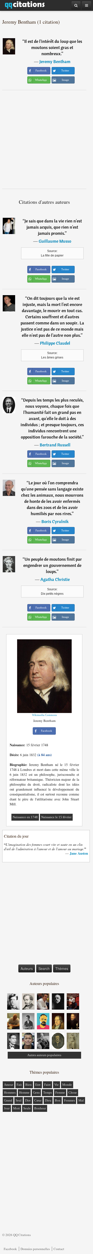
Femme (60, 1092)
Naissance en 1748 (25, 817)
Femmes (69, 1100)
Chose (72, 1092)
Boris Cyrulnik (54, 521)
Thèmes (61, 968)
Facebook (10, 1249)
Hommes (10, 1092)
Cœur (37, 1100)
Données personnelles (35, 1249)
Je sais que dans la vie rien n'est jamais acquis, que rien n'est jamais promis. (53, 227)
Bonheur (40, 1108)
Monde (67, 1084)
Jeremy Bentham (54, 61)
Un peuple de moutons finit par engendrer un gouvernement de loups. (52, 565)
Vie (56, 1084)
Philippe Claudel (55, 343)
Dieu (48, 1100)
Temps (47, 1092)
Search (44, 968)
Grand (8, 1100)
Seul (19, 1100)
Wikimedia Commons (44, 714)
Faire (47, 1084)
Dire (28, 1100)
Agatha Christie (55, 579)
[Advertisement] (46, 139)
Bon (58, 1100)
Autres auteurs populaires (44, 1055)
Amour (8, 1084)
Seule (27, 1108)
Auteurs (27, 968)
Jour (7, 1108)
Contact (59, 1249)
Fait (19, 1084)
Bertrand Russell (55, 445)
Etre (38, 1084)
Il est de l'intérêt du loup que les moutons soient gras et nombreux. (53, 47)
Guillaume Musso (55, 241)
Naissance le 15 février (56, 817)
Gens (36, 1092)
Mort (16, 1108)
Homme (24, 1092)
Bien (28, 1084)
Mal (81, 1100)
